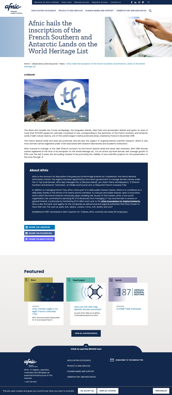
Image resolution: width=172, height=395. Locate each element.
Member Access (81, 2)
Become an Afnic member (47, 2)
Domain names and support (99, 10)
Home (27, 63)
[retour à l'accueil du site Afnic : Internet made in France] (43, 363)
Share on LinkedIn (39, 227)
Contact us (115, 2)
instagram (139, 2)
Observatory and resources (131, 10)
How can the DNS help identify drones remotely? (88, 308)
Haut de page (31, 382)
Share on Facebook (40, 233)
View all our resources (86, 333)
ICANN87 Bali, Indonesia (129, 308)
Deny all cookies (108, 391)
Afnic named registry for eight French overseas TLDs (45, 311)
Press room (67, 2)
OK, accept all (87, 391)
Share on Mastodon (41, 239)
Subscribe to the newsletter (129, 360)
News (62, 63)
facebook (132, 2)
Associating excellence (43, 10)
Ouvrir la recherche (150, 11)
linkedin (135, 2)
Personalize (161, 391)
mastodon (143, 2)
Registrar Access (100, 2)
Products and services (71, 10)
